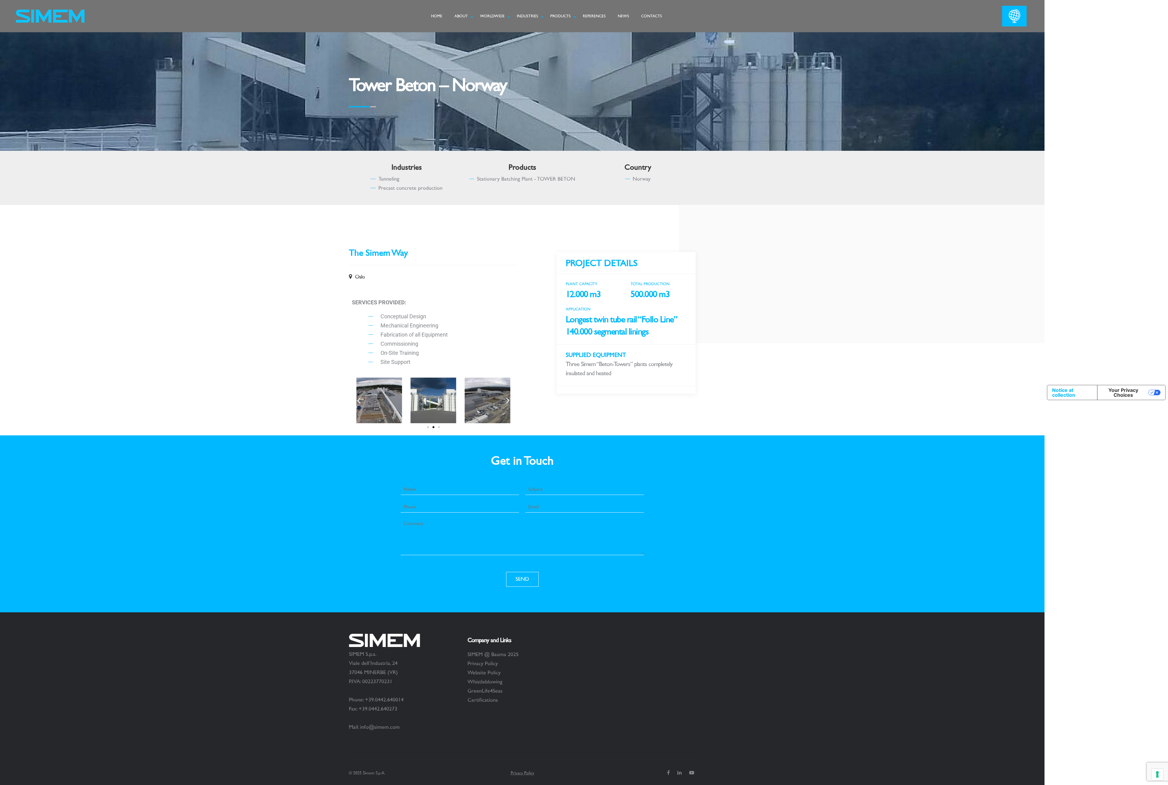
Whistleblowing (485, 682)
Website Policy (484, 673)
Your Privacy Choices (1123, 392)
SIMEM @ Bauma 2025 (493, 654)
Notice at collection (1063, 392)
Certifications (483, 700)
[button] (359, 400)
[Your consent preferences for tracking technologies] (1157, 774)
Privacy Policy (483, 663)
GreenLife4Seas (485, 691)
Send (522, 579)
